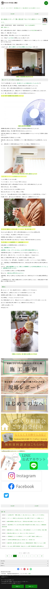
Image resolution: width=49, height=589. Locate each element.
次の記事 (36, 13)
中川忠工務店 (34, 30)
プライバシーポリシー (17, 581)
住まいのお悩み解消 (29, 25)
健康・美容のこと (5, 27)
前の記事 (12, 13)
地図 (29, 573)
